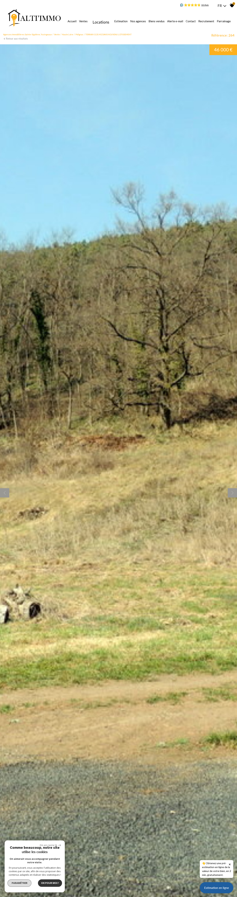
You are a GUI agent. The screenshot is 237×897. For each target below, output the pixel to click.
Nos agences (138, 21)
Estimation (121, 21)
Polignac (80, 34)
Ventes (83, 21)
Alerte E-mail (175, 21)
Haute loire (67, 34)
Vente (57, 34)
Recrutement (206, 21)
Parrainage (224, 21)
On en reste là (48, 845)
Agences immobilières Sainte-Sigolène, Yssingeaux (27, 34)
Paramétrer (19, 883)
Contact (191, 21)
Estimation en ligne (216, 887)
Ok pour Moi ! (50, 883)
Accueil (72, 21)
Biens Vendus (156, 21)
